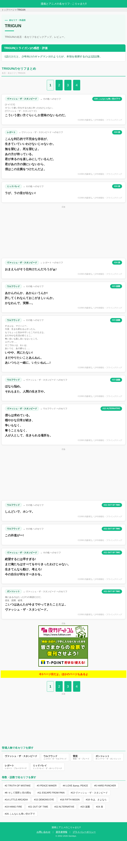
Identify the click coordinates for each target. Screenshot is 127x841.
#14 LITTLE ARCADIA (16, 799)
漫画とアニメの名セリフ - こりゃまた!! (63, 3)
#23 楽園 (116, 286)
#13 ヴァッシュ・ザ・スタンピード (89, 792)
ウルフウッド (13, 286)
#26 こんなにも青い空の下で (107, 99)
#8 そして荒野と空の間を (18, 792)
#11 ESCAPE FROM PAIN (51, 792)
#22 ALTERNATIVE (111, 408)
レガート (11, 132)
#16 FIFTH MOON (70, 799)
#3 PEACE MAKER (47, 785)
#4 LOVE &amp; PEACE (75, 785)
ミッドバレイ (13, 186)
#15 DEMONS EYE (44, 799)
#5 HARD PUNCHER (105, 785)
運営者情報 (61, 832)
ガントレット (13, 591)
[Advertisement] (63, 232)
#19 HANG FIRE (13, 806)
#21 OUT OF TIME (112, 505)
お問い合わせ (43, 832)
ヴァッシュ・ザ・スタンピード (22, 98)
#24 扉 (117, 132)
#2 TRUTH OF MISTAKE (18, 785)
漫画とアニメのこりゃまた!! (66, 827)
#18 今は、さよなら (96, 799)
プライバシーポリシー (84, 832)
